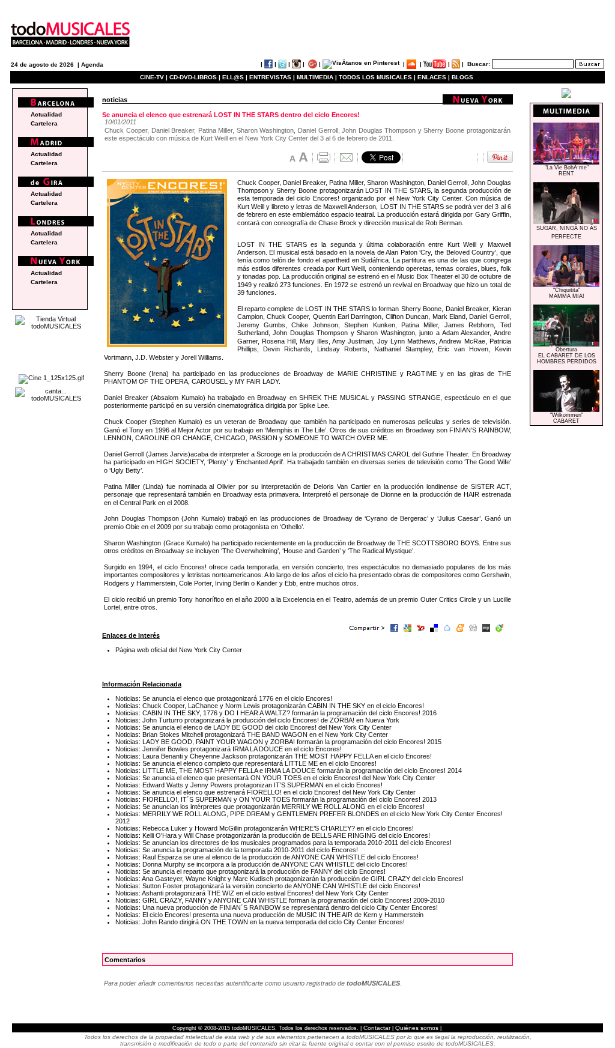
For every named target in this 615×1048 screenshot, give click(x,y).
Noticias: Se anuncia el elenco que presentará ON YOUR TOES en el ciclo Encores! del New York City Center (275, 777)
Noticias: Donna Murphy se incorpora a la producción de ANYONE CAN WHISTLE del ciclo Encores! (261, 864)
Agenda (92, 64)
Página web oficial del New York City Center (178, 649)
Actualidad (46, 114)
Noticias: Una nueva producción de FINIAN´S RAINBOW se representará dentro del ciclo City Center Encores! (276, 907)
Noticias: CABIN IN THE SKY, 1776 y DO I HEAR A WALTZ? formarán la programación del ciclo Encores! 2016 (276, 712)
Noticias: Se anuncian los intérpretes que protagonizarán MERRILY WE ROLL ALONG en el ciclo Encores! (270, 806)
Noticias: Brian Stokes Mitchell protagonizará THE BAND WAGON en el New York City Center (251, 734)
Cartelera (44, 123)
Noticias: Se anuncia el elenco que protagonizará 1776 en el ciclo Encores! (223, 698)
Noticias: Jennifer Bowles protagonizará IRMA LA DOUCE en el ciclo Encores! (228, 749)
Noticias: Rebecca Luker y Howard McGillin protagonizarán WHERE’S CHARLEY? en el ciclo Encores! (264, 828)
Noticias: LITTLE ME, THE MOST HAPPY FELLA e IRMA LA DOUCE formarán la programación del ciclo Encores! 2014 (288, 770)
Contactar (376, 1028)
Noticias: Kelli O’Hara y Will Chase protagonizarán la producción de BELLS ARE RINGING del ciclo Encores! (272, 835)
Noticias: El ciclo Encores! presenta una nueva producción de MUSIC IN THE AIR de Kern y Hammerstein (269, 914)
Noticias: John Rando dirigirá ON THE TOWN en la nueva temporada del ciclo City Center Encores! (260, 921)
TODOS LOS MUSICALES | (377, 77)
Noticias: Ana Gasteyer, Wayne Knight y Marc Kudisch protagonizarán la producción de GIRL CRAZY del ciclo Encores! (289, 878)
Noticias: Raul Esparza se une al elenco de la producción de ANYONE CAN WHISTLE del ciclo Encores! (267, 857)
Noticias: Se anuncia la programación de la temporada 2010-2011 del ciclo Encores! (236, 849)
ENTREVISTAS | (272, 77)
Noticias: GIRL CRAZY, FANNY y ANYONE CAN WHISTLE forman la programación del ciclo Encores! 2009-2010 (279, 900)
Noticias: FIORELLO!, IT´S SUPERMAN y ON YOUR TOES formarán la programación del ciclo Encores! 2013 (276, 799)
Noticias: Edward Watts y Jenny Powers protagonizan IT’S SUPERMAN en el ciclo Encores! (249, 785)
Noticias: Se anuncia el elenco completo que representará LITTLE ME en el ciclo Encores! (246, 763)
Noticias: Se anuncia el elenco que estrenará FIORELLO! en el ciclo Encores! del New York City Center (265, 792)
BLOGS (462, 77)
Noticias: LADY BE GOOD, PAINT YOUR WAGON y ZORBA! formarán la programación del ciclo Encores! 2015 (278, 741)
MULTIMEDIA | (317, 77)
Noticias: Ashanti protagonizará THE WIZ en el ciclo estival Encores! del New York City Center (252, 893)
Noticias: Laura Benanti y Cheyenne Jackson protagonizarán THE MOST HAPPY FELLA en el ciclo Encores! (273, 756)
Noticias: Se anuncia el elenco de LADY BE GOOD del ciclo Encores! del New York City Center (253, 727)
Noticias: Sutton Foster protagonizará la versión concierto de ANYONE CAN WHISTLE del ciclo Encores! (267, 885)
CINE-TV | (154, 77)
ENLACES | (433, 77)
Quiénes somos (416, 1028)
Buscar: (478, 64)
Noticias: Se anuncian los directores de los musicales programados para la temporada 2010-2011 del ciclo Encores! (283, 842)
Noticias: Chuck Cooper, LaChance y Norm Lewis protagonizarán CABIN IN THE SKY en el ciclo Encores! (269, 705)
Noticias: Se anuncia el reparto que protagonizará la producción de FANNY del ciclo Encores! (250, 871)
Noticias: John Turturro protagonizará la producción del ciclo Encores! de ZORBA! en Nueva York (257, 720)
